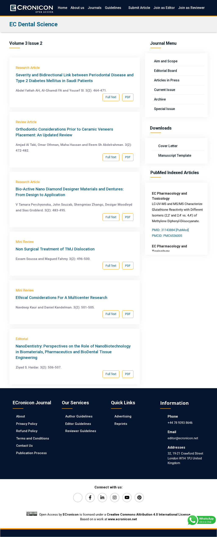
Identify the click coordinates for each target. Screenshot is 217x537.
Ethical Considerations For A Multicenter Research (61, 297)
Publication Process (31, 453)
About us (77, 8)
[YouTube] (127, 497)
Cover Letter (167, 146)
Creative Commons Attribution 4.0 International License (149, 514)
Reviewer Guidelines (80, 431)
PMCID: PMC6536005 (167, 236)
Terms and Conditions (32, 438)
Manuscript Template (174, 155)
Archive (160, 99)
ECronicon (71, 514)
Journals (95, 8)
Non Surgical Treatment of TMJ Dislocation (55, 249)
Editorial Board (165, 71)
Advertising (122, 416)
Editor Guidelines (78, 424)
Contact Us (24, 446)
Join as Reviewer (191, 8)
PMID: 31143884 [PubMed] (170, 230)
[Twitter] (77, 497)
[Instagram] (114, 497)
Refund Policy (26, 431)
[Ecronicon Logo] (31, 7)
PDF (128, 97)
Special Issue (164, 109)
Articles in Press (166, 80)
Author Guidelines (78, 416)
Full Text (111, 97)
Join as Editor (164, 8)
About (20, 416)
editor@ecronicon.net (183, 438)
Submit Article (139, 8)
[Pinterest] (139, 497)
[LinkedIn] (102, 497)
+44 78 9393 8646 (180, 423)
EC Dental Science (33, 24)
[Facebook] (90, 497)
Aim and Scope (165, 61)
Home (62, 8)
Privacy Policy (26, 424)
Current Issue (164, 90)
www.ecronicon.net (122, 519)
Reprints (120, 424)
